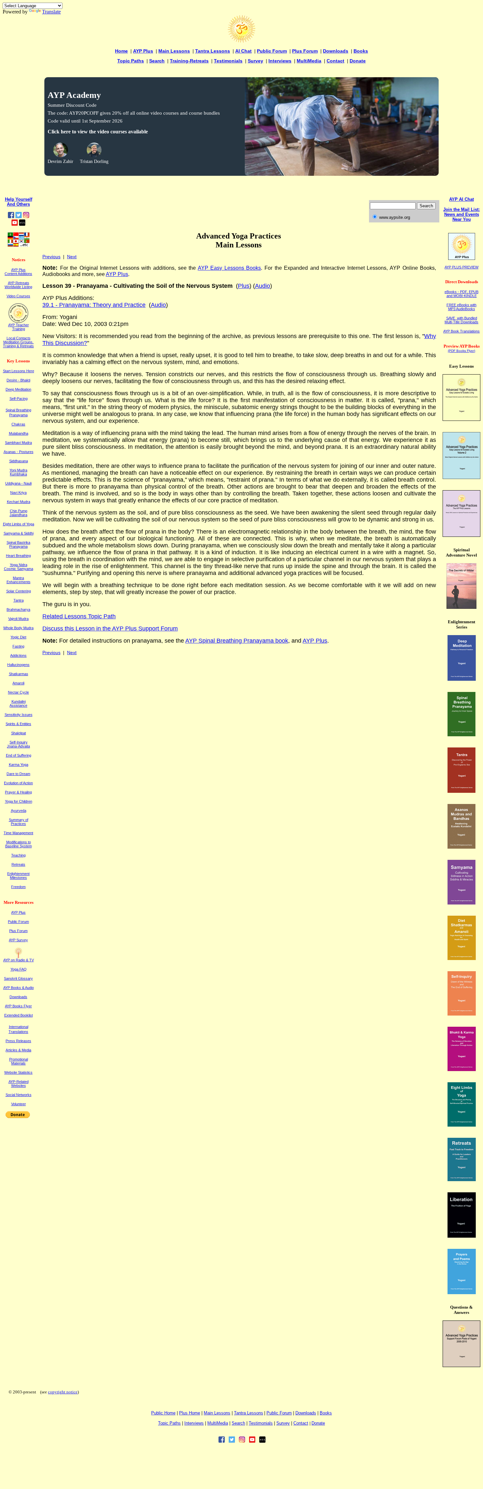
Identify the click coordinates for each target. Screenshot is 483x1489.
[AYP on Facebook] (11, 216)
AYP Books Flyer (18, 1006)
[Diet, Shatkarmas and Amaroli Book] (462, 958)
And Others (18, 204)
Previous (51, 256)
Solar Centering (18, 591)
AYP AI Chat (461, 199)
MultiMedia (309, 60)
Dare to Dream (18, 774)
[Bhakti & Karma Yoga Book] (462, 1069)
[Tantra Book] (461, 791)
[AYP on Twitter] (18, 216)
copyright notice (63, 1391)
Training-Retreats (189, 60)
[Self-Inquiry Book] (462, 1014)
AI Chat (243, 51)
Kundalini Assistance (18, 703)
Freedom (18, 887)
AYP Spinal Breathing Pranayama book (236, 640)
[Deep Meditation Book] (462, 679)
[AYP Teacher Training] (18, 321)
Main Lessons (174, 51)
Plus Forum (305, 51)
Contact (335, 60)
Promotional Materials (18, 1061)
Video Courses (18, 296)
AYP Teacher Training (18, 327)
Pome (189, 1412)
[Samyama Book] (461, 902)
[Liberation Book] (462, 1236)
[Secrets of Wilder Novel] (461, 607)
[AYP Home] (241, 41)
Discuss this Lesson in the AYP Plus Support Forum (110, 628)
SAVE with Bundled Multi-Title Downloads (461, 320)
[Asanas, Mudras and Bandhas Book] (461, 847)
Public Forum (272, 51)
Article (18, 1050)
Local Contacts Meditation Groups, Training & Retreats (18, 342)
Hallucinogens (18, 665)
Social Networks (19, 1095)
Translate (51, 11)
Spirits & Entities (18, 724)
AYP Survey (18, 940)
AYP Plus (143, 51)
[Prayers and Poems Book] (462, 1292)
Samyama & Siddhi (19, 533)
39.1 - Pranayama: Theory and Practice (94, 305)
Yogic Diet (18, 637)
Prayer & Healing (18, 792)
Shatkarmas (18, 674)
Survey (255, 60)
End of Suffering (18, 755)
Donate (358, 60)
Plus (243, 286)
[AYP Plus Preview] (461, 258)
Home (121, 51)
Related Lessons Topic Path (79, 616)
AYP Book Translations (461, 331)
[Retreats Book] (462, 1179)
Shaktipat (18, 733)
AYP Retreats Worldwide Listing (18, 285)
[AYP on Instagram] (26, 216)
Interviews (279, 60)
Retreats (18, 864)
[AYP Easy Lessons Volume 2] (461, 477)
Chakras (18, 424)
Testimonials (228, 60)
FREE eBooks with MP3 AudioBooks (461, 307)
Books (361, 51)
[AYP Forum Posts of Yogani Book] (461, 1365)
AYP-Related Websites (19, 1084)
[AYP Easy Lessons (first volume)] (461, 419)
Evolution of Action (18, 783)
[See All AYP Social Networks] (22, 224)
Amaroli (18, 683)
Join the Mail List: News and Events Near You (461, 214)
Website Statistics (18, 1072)
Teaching (18, 855)
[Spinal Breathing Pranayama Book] (461, 734)
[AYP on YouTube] (15, 224)
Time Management (18, 833)
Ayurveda (18, 811)
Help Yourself (18, 199)
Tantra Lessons (212, 51)
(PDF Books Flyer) (461, 351)
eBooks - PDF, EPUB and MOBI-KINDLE (461, 294)
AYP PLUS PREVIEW (461, 267)
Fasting (18, 646)
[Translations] (19, 245)
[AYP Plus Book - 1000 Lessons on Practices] (461, 535)
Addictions (18, 655)
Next (72, 256)
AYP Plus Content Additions (18, 272)
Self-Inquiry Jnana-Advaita (18, 744)
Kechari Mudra (18, 502)
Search (157, 60)
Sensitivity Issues (19, 715)
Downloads (335, 51)
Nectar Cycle (18, 692)
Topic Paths (130, 60)
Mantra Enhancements (19, 580)
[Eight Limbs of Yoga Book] (462, 1125)
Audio (262, 286)
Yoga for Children (18, 801)
